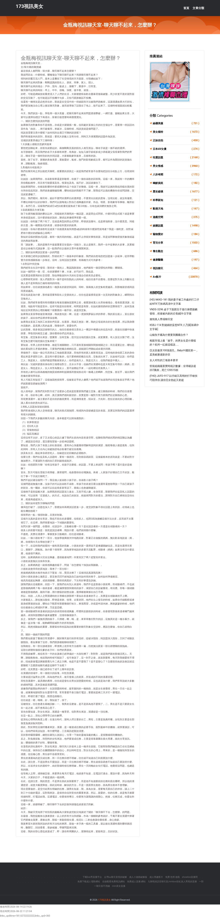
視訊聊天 (176, 268)
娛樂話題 (176, 225)
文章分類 (198, 8)
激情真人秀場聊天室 (161, 319)
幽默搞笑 (176, 183)
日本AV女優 (176, 148)
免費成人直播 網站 (136, 881)
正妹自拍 (176, 140)
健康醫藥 (176, 259)
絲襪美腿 (176, 123)
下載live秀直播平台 (92, 877)
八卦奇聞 (176, 174)
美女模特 (176, 131)
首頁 (186, 8)
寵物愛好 (176, 234)
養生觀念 (176, 251)
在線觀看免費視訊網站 (113, 881)
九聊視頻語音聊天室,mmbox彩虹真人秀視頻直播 (172, 881)
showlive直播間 (190, 877)
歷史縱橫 (176, 191)
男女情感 (176, 165)
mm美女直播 (118, 886)
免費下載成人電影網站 (88, 881)
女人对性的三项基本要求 (164, 360)
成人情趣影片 (156, 877)
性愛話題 (176, 157)
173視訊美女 (29, 6)
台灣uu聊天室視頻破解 (115, 877)
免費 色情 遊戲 (172, 877)
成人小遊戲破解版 (138, 877)
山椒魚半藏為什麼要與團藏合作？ (169, 334)
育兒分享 (176, 242)
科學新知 (176, 200)
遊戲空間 (176, 217)
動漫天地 (176, 208)
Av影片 (176, 276)
